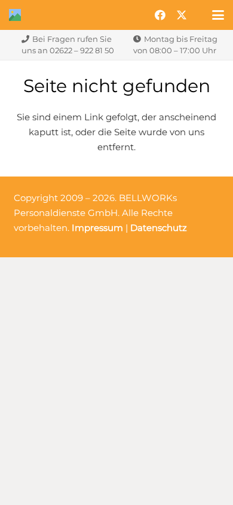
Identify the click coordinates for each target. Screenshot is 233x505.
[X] (181, 15)
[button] (218, 15)
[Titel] (15, 15)
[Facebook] (160, 15)
